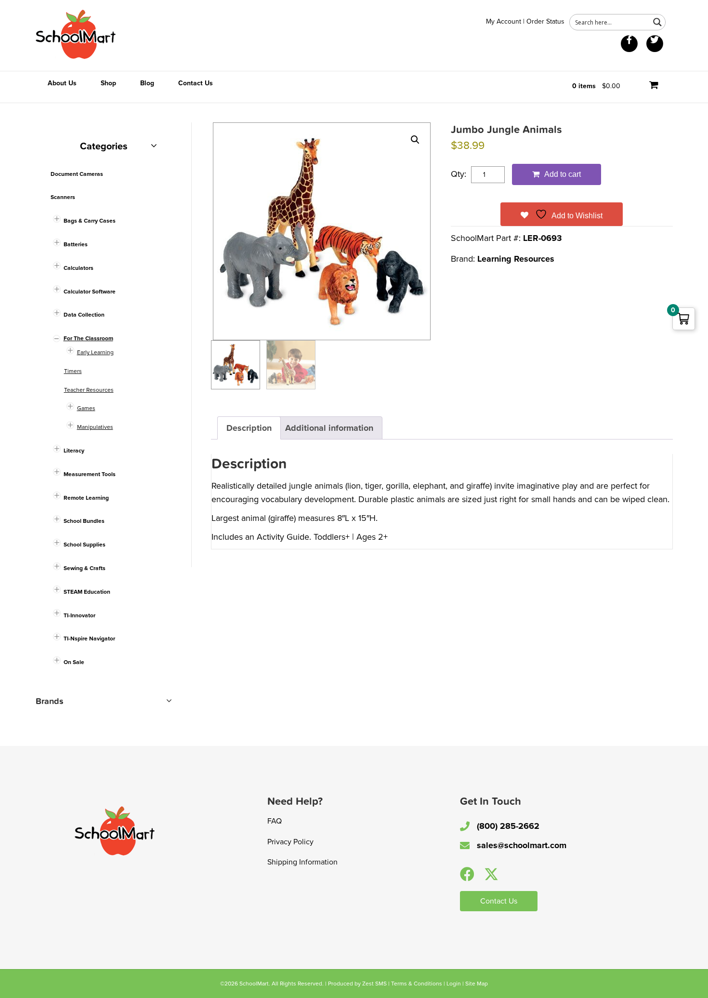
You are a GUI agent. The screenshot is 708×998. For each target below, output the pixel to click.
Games (86, 408)
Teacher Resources (89, 389)
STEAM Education (87, 591)
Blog (147, 83)
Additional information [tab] (329, 428)
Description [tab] (249, 428)
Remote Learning (86, 497)
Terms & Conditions (416, 983)
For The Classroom (88, 338)
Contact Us (195, 83)
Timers (73, 371)
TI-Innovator (79, 615)
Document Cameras (77, 174)
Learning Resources (515, 258)
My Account (503, 21)
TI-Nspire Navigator (89, 638)
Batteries (76, 244)
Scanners (63, 197)
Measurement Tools (90, 474)
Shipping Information (302, 862)
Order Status (545, 21)
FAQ (274, 821)
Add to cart (562, 174)
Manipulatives (95, 427)
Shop (108, 83)
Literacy (74, 450)
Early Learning (95, 352)
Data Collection (84, 314)
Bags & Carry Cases (90, 220)
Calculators (78, 268)
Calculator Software (90, 291)
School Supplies (84, 544)
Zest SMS (374, 983)
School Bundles (84, 521)
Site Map (476, 983)
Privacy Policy (290, 842)
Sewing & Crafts (84, 568)
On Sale (74, 662)
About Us (62, 83)
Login (453, 983)
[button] (415, 139)
